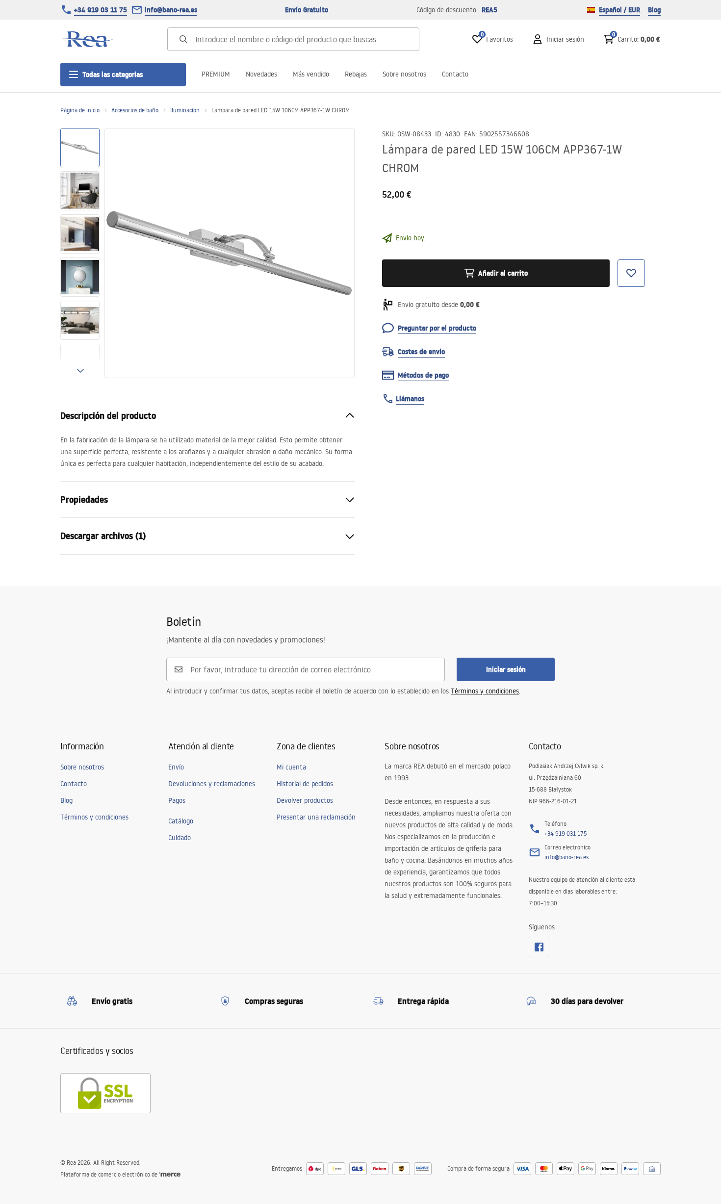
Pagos (176, 800)
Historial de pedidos (305, 783)
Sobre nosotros (404, 74)
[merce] (169, 1174)
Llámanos (410, 399)
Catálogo (180, 821)
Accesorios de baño (134, 110)
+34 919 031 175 (565, 833)
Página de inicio (80, 110)
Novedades (261, 74)
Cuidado (179, 837)
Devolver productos (305, 800)
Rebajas (356, 74)
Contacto (455, 74)
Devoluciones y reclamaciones (211, 783)
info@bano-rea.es (171, 10)
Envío (176, 767)
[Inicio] (87, 39)
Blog (654, 10)
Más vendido (311, 74)
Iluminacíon (185, 110)
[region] (80, 253)
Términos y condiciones (485, 691)
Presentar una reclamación (316, 817)
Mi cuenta (291, 767)
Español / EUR (619, 10)
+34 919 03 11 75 (100, 10)
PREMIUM (216, 74)
